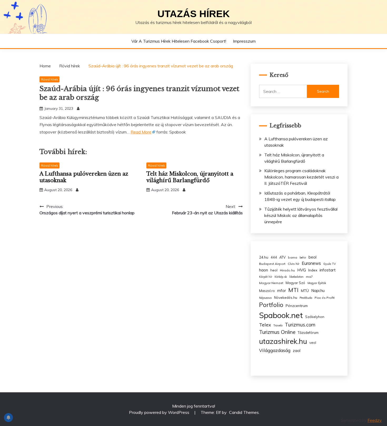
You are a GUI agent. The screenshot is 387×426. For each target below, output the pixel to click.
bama (292, 257)
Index (312, 270)
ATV (282, 257)
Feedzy (375, 420)
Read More (141, 132)
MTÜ (305, 290)
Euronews (311, 263)
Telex (265, 325)
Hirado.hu (287, 270)
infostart (328, 270)
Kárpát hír (265, 277)
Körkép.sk (281, 277)
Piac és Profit (325, 298)
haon (263, 270)
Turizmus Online (277, 332)
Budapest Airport (272, 264)
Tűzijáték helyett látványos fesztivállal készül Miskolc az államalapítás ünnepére (301, 215)
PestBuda (306, 298)
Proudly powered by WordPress (159, 412)
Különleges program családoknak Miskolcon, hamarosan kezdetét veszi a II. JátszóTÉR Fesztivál (301, 177)
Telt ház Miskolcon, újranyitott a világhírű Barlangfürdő (189, 177)
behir (303, 257)
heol (273, 270)
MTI (293, 289)
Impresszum (244, 41)
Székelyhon (314, 317)
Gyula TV (329, 264)
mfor (281, 290)
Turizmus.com (300, 325)
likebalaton (296, 277)
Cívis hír (293, 264)
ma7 (309, 277)
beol (312, 257)
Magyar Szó (295, 283)
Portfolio (271, 305)
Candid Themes (244, 412)
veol (312, 342)
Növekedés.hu (285, 297)
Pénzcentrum (297, 305)
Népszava (265, 298)
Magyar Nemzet (271, 283)
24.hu (263, 257)
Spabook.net (281, 315)
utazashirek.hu (283, 341)
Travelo (277, 325)
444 (274, 257)
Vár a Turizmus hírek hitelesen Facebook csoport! (178, 41)
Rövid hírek (49, 79)
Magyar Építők (316, 283)
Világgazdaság (274, 350)
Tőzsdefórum (308, 332)
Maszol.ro (267, 291)
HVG (301, 270)
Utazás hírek (193, 13)
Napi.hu (318, 290)
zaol (296, 350)
